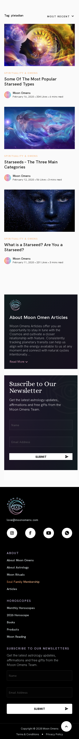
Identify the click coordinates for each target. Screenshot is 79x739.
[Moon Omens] (39, 506)
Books (11, 622)
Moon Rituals (16, 574)
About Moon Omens (20, 560)
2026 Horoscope (18, 615)
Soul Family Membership (23, 581)
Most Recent (58, 16)
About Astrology (18, 567)
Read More (16, 361)
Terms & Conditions (27, 734)
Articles (12, 589)
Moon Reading (16, 636)
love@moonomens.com (22, 520)
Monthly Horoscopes (21, 608)
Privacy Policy (54, 734)
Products (13, 629)
